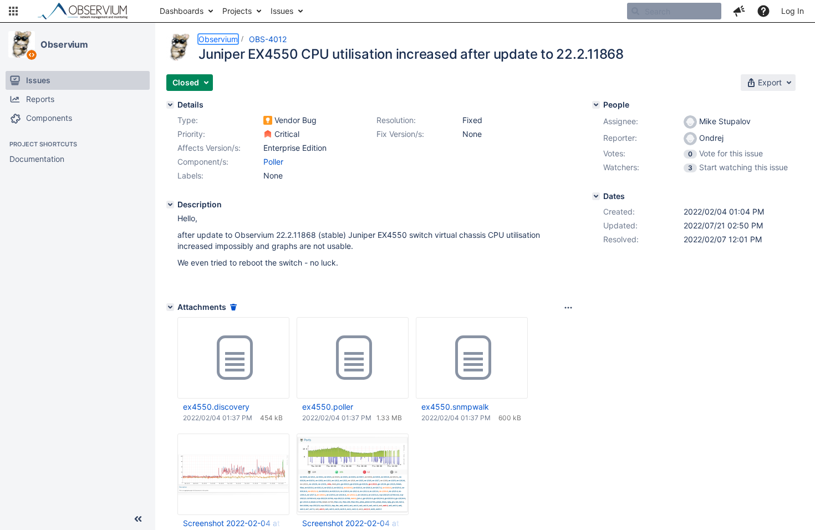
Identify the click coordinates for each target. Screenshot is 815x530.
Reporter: (620, 137)
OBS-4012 (268, 39)
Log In (792, 11)
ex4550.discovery (216, 406)
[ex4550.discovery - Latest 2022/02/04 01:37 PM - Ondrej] (233, 358)
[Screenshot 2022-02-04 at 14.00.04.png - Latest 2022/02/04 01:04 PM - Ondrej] (352, 474)
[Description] (170, 204)
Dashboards (181, 11)
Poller (273, 161)
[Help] (763, 11)
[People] (596, 105)
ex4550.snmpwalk (455, 406)
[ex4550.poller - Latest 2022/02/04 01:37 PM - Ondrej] (352, 358)
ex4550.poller (327, 406)
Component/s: (202, 161)
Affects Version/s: (209, 147)
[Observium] (21, 44)
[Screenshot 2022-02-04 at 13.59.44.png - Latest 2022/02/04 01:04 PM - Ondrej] (233, 474)
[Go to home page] (87, 11)
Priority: (191, 134)
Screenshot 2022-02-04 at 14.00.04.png (352, 523)
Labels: (190, 175)
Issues (282, 11)
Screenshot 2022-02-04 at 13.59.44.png (233, 523)
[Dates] (596, 196)
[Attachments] (170, 307)
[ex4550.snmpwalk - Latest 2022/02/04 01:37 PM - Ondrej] (472, 358)
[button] (13, 11)
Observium (64, 44)
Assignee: (620, 121)
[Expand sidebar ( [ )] (138, 519)
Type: (187, 120)
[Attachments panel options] (568, 307)
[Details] (170, 105)
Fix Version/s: (400, 134)
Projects (237, 11)
